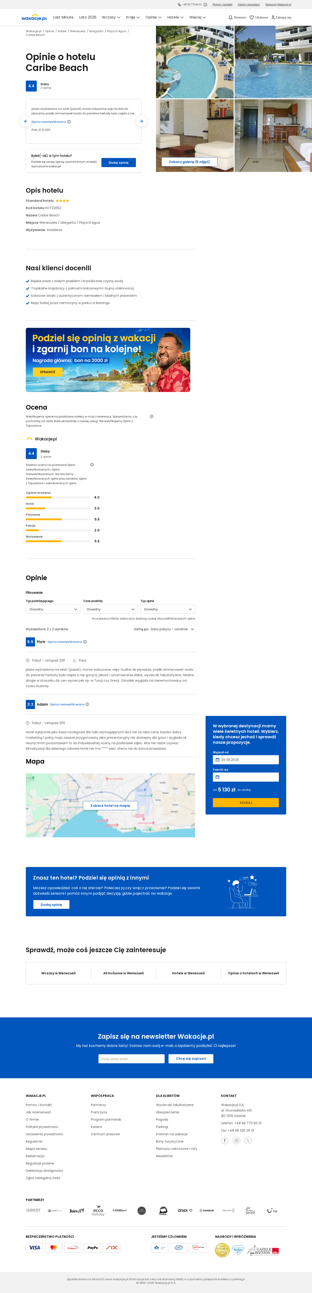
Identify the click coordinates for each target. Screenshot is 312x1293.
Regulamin (34, 1141)
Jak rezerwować (38, 1112)
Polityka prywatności (42, 1127)
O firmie (32, 1119)
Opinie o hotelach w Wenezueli (253, 973)
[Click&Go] (228, 1210)
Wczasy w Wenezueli (58, 973)
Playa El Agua (117, 31)
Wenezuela (78, 31)
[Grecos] (141, 1210)
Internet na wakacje (172, 1134)
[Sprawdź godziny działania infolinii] (205, 4)
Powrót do (220, 770)
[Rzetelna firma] (198, 1248)
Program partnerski (106, 1119)
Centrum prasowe (105, 1134)
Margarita (96, 31)
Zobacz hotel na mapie (110, 805)
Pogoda (162, 1119)
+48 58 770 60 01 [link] (192, 4)
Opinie (50, 31)
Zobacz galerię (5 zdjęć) (189, 162)
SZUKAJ (246, 802)
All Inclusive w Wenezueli (123, 973)
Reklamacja (35, 1156)
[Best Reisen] (33, 1210)
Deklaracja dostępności (44, 1170)
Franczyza (99, 1112)
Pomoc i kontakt (39, 1105)
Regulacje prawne (40, 1163)
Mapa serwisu (36, 1148)
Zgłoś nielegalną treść (43, 1178)
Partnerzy (98, 1105)
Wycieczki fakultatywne (175, 1105)
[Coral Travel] (55, 1210)
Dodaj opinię (119, 162)
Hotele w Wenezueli (188, 973)
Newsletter (164, 1156)
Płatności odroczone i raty (176, 1148)
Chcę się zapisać (191, 1058)
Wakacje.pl (34, 31)
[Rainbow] (206, 1210)
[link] (34, 17)
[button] (25, 121)
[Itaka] (163, 1210)
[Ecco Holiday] (98, 1210)
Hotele (62, 31)
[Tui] (271, 1210)
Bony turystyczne (170, 1141)
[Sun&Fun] (250, 1210)
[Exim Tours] (120, 1210)
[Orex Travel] (185, 1210)
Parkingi (162, 1127)
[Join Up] (76, 1211)
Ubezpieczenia (167, 1112)
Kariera (96, 1127)
